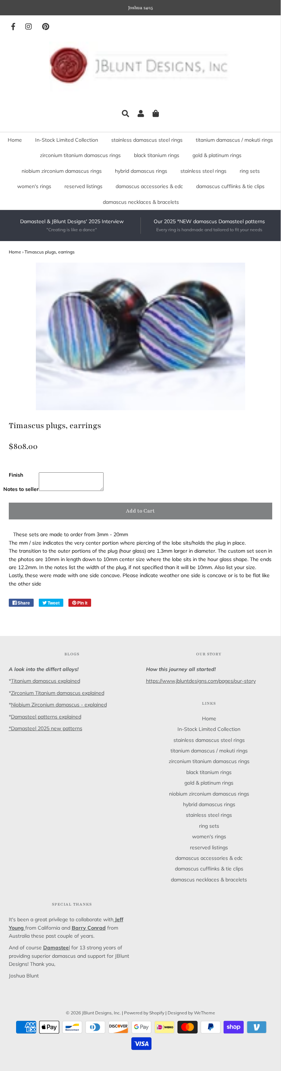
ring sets (250, 171)
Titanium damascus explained (45, 681)
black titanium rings (156, 155)
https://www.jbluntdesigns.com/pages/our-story (201, 681)
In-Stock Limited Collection (66, 140)
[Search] (125, 113)
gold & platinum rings (216, 155)
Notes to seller (21, 489)
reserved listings (83, 186)
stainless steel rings (203, 171)
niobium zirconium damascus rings (62, 171)
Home (15, 140)
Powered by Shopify (144, 1012)
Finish (16, 475)
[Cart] (156, 113)
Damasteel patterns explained (46, 716)
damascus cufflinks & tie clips (230, 186)
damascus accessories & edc (149, 186)
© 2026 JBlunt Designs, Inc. (93, 1012)
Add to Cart (140, 510)
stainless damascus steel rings (147, 140)
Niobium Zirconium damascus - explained (59, 704)
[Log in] (141, 113)
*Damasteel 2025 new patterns (45, 728)
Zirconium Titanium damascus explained (57, 693)
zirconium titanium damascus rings (80, 155)
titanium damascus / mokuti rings (234, 140)
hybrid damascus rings (141, 171)
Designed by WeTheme (191, 1012)
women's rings (34, 186)
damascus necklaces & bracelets (141, 202)
